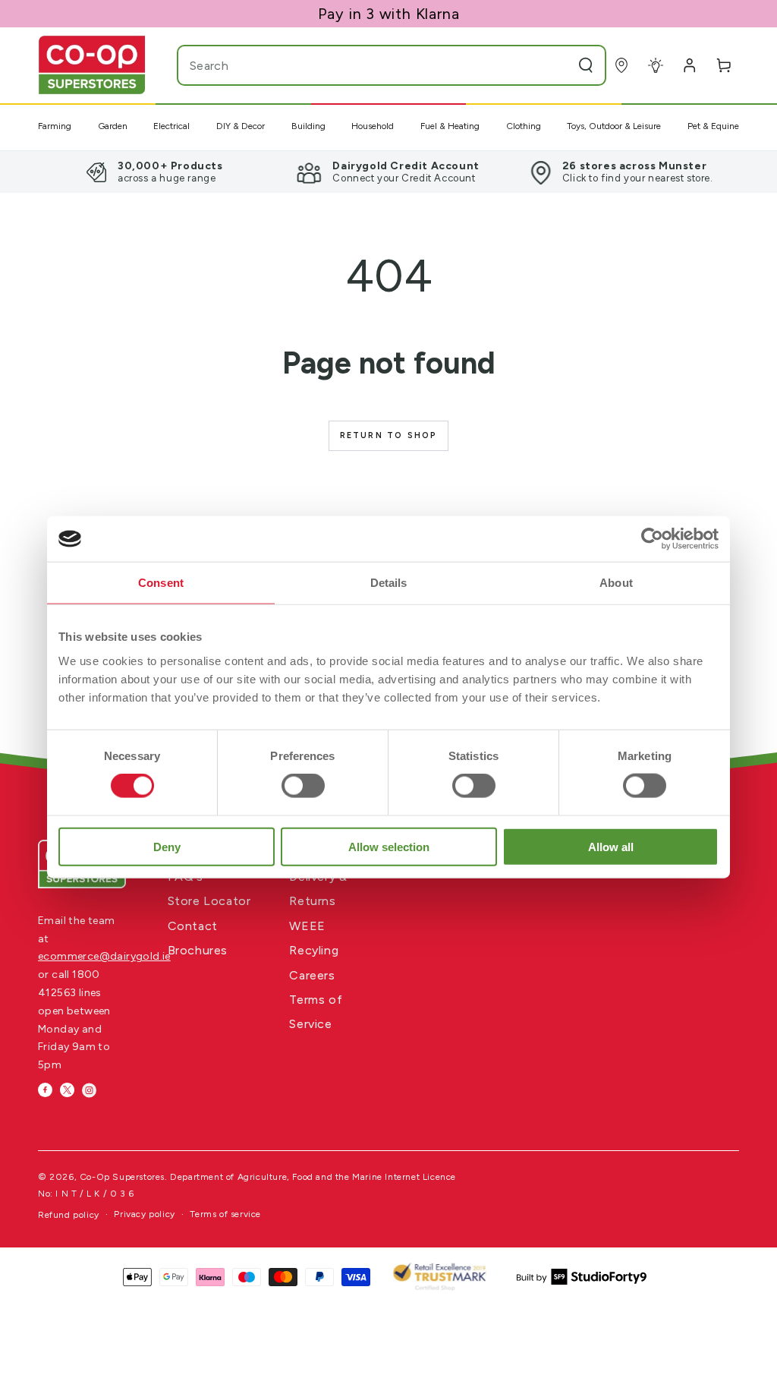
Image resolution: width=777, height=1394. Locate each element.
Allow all (611, 846)
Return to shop (389, 435)
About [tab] (616, 582)
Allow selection (388, 846)
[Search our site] (585, 65)
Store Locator (209, 901)
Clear (556, 65)
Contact (193, 926)
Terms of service (225, 1214)
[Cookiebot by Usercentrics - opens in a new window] (652, 539)
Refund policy (68, 1215)
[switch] (303, 786)
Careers (312, 975)
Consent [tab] (161, 582)
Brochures (198, 950)
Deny (167, 846)
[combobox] (361, 65)
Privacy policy (144, 1214)
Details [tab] (388, 582)
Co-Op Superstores (122, 1177)
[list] (388, 171)
